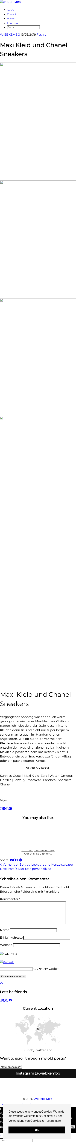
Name (4, 930)
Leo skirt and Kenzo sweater (37, 864)
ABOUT (11, 9)
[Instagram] (1, 808)
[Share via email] (11, 860)
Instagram (38, 1073)
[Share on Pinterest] (20, 860)
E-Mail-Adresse (11, 937)
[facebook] (4, 1000)
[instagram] (1, 1000)
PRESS (11, 18)
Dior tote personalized (25, 869)
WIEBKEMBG (10, 34)
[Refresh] (7, 962)
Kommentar (10, 899)
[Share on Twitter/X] (17, 860)
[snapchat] (7, 1000)
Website (6, 945)
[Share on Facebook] (14, 860)
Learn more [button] (53, 1120)
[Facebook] (4, 808)
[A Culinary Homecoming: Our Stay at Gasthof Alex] (38, 835)
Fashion (42, 34)
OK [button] (37, 1129)
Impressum (13, 23)
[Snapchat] (7, 808)
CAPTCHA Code (45, 968)
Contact (11, 14)
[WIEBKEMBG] (10, 2)
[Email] (10, 808)
